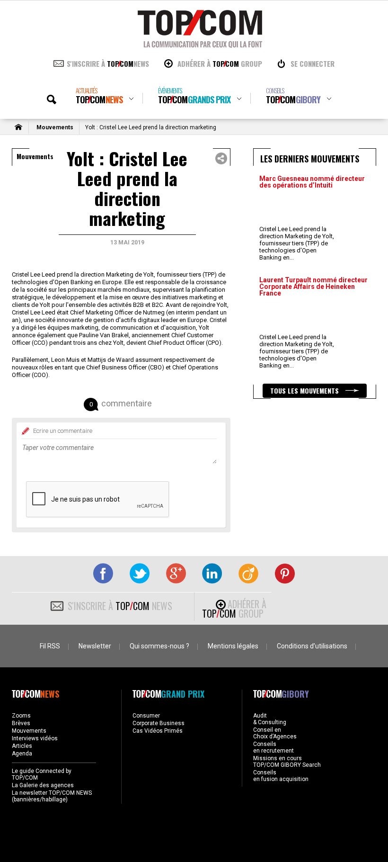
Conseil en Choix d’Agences (275, 733)
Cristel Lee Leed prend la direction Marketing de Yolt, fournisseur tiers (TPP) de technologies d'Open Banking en (296, 243)
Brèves (21, 723)
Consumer (146, 715)
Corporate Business (158, 723)
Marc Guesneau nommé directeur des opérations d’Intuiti (312, 182)
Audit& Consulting (269, 719)
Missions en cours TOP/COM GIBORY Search (287, 761)
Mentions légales (233, 646)
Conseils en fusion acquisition (281, 775)
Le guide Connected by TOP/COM (41, 774)
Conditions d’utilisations (312, 646)
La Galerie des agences (43, 785)
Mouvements (54, 127)
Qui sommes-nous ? (159, 646)
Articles (22, 746)
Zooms (21, 715)
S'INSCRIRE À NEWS (108, 63)
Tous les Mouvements (305, 390)
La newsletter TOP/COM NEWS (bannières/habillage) (52, 796)
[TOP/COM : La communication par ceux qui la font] (200, 44)
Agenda (22, 753)
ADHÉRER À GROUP (219, 63)
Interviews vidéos (35, 738)
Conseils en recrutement (273, 747)
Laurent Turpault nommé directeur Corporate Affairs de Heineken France (313, 286)
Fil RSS (50, 646)
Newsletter (95, 646)
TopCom (99, 96)
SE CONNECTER (313, 63)
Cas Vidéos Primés (157, 730)
